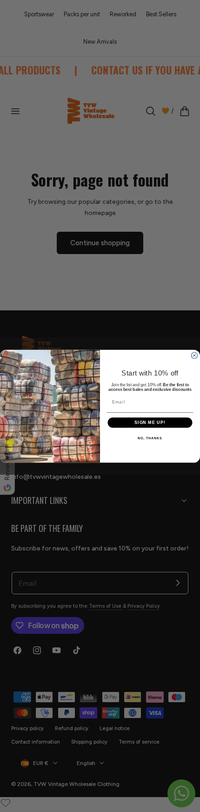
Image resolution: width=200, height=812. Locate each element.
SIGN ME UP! (150, 422)
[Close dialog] (194, 355)
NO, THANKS (150, 438)
